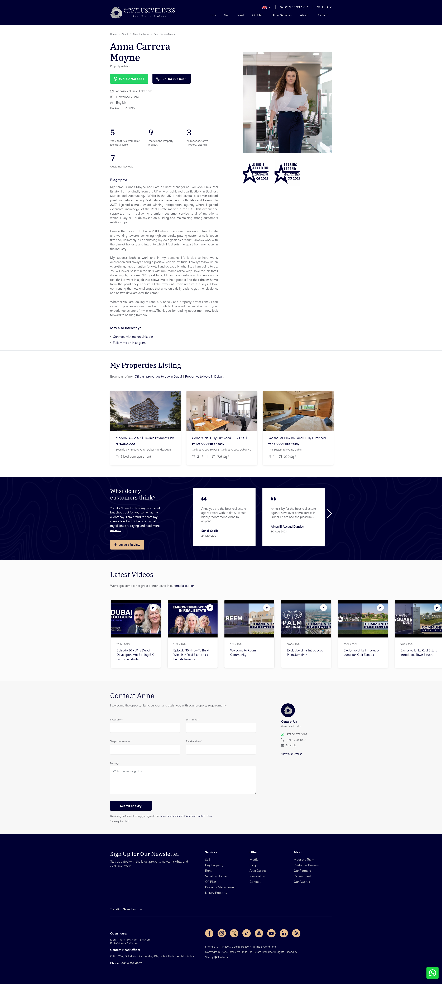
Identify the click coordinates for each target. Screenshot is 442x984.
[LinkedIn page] (284, 933)
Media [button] (253, 860)
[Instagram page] (222, 933)
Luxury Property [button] (216, 893)
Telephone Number (121, 742)
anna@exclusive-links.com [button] (134, 91)
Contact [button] (322, 15)
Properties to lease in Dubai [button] (203, 376)
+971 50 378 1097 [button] (296, 734)
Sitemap (210, 947)
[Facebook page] (209, 933)
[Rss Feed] (296, 933)
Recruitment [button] (302, 876)
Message (114, 763)
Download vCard (127, 97)
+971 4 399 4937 (131, 963)
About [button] (304, 15)
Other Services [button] (281, 15)
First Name (116, 720)
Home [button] (113, 34)
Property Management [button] (221, 887)
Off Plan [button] (257, 15)
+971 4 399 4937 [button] (296, 7)
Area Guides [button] (257, 871)
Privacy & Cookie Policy (234, 947)
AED (324, 7)
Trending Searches (123, 909)
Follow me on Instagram (129, 343)
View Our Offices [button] (291, 754)
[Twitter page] (234, 933)
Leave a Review (129, 545)
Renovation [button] (257, 876)
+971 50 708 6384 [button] (131, 79)
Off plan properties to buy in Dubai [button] (158, 376)
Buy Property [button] (214, 865)
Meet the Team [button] (141, 34)
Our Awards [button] (302, 882)
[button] (142, 12)
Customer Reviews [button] (307, 865)
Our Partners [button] (302, 871)
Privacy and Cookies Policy (198, 816)
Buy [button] (213, 15)
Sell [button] (226, 15)
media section (185, 586)
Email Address (194, 742)
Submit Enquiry (131, 806)
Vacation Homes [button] (216, 876)
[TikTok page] (246, 933)
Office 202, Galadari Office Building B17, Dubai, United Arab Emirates (152, 956)
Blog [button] (252, 865)
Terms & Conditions (264, 947)
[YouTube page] (271, 933)
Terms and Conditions (171, 816)
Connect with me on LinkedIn (133, 337)
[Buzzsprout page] (259, 933)
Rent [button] (240, 15)
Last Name (192, 720)
